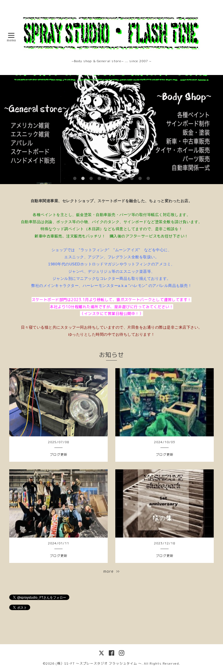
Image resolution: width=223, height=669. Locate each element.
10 (148, 178)
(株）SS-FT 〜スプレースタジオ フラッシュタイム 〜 (98, 663)
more (109, 571)
